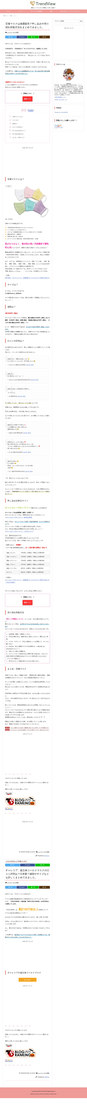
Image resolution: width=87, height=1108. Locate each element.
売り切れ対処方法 (17, 134)
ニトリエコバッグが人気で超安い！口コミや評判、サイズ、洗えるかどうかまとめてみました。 (30, 730)
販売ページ (27, 99)
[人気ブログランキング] (20, 801)
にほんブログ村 (58, 127)
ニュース (14, 15)
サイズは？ (15, 120)
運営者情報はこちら (60, 97)
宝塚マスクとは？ (17, 116)
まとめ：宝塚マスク (18, 137)
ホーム (6, 15)
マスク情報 (15, 32)
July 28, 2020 (29, 364)
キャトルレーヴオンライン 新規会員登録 (19, 517)
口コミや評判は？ (17, 127)
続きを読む (27, 980)
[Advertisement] (27, 161)
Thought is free (52, 1094)
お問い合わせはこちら (61, 99)
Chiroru (47, 855)
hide (30, 110)
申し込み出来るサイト (19, 130)
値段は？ (15, 123)
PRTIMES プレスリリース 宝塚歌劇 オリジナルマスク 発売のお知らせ (27, 278)
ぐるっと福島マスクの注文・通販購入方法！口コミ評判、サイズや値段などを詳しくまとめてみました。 (30, 727)
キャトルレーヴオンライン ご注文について (19, 531)
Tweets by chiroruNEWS (61, 112)
